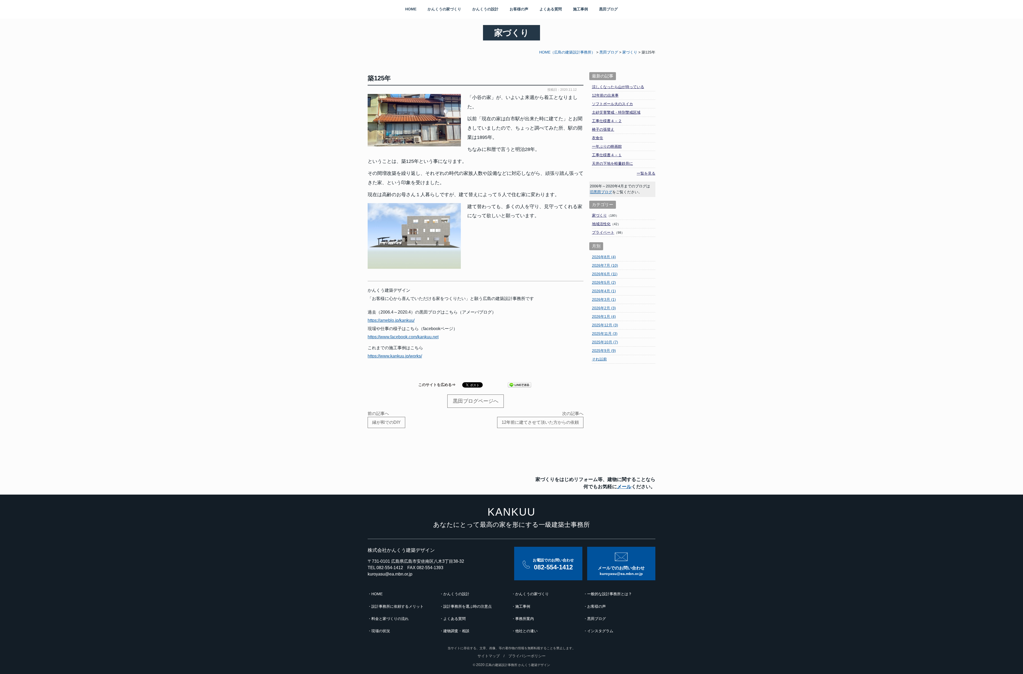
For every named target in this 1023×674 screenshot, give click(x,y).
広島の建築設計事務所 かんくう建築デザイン (517, 665)
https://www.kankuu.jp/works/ (395, 356)
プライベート (603, 232)
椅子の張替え (603, 129)
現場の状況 (380, 631)
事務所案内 (524, 619)
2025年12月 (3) (605, 325)
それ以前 (599, 359)
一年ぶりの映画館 (607, 146)
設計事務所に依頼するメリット (397, 606)
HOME (410, 9)
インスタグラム (600, 631)
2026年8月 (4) (604, 257)
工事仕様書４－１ (607, 155)
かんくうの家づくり (444, 9)
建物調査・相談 (456, 631)
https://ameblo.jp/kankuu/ (391, 320)
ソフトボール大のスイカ (612, 104)
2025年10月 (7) (605, 342)
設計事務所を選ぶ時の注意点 (467, 606)
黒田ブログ (608, 9)
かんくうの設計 (485, 9)
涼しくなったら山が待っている (618, 87)
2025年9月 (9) (604, 350)
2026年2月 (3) (604, 308)
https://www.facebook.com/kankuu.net (403, 337)
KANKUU (511, 512)
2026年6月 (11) (605, 274)
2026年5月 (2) (604, 282)
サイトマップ (488, 656)
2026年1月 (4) (604, 316)
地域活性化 (601, 224)
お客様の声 (519, 9)
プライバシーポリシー (527, 656)
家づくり (599, 215)
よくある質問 (550, 9)
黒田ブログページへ (475, 401)
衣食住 (597, 138)
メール (624, 486)
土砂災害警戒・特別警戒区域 (616, 112)
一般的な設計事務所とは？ (609, 594)
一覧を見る (646, 173)
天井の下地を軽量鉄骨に (612, 163)
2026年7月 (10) (605, 265)
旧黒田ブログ (601, 192)
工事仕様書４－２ (607, 121)
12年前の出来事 (605, 95)
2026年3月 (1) (604, 299)
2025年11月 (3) (605, 333)
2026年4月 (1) (604, 291)
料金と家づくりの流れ (390, 619)
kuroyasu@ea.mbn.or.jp (390, 574)
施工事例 (580, 9)
